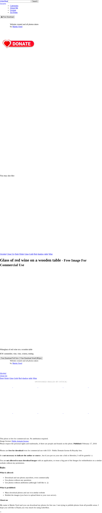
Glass (26, 254)
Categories (14, 6)
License (13, 10)
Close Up (10, 254)
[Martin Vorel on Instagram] (14, 368)
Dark (17, 254)
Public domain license (20, 441)
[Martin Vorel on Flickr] (21, 368)
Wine (51, 254)
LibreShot (4, 2)
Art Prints (14, 12)
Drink (21, 254)
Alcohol (3, 254)
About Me (14, 8)
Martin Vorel (17, 27)
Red (35, 254)
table (46, 254)
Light (31, 254)
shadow (41, 254)
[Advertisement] (51, 151)
